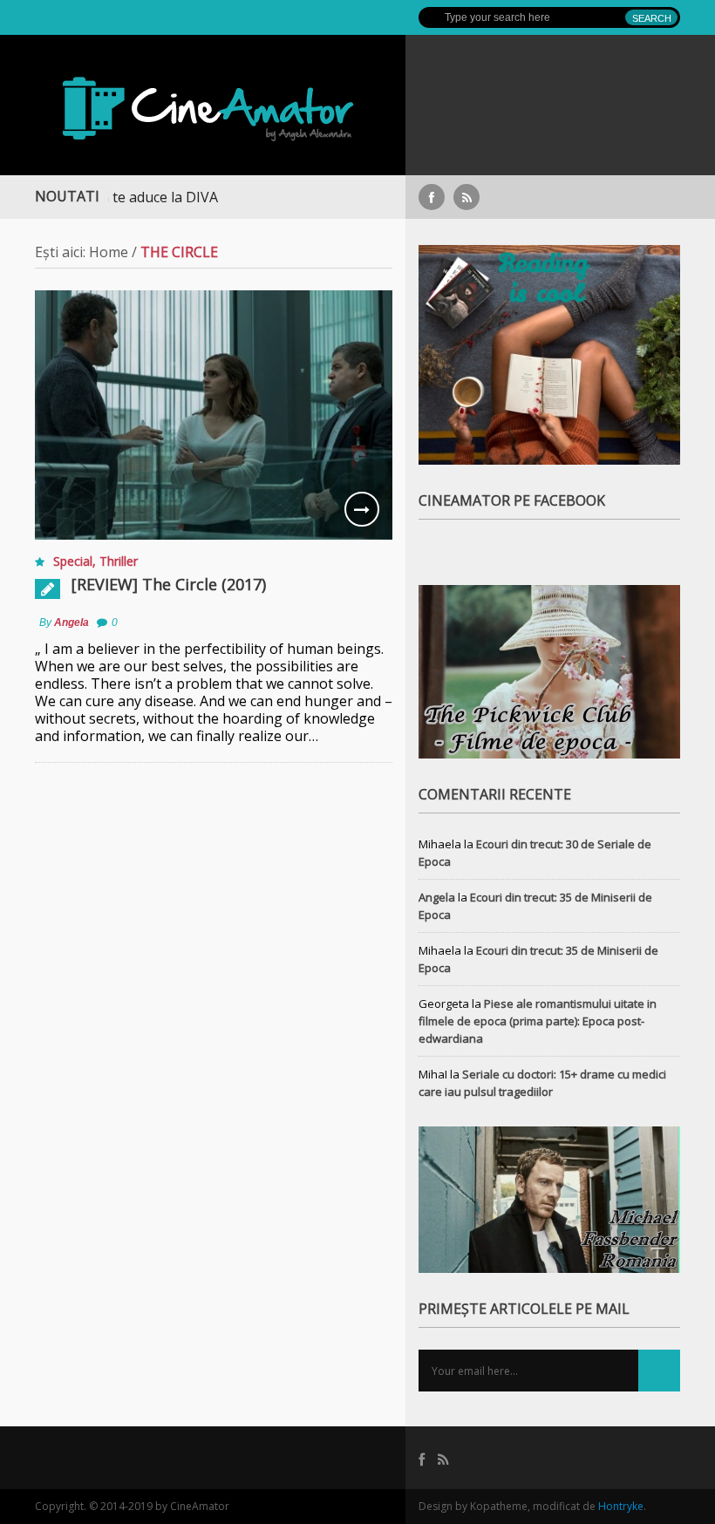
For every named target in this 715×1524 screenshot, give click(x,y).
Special (72, 561)
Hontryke (621, 1506)
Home (108, 252)
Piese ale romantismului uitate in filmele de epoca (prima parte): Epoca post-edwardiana (538, 1021)
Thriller (118, 561)
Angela (71, 622)
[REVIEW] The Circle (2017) (169, 584)
